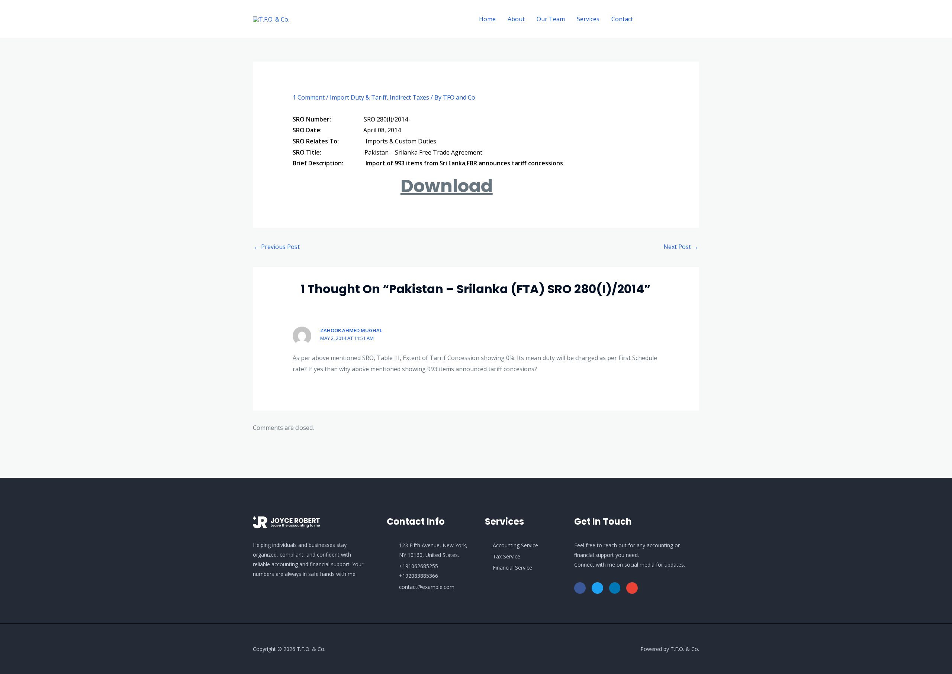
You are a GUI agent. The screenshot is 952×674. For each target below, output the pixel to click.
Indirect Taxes (409, 97)
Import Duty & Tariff (358, 97)
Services (588, 19)
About (516, 19)
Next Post (680, 247)
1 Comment (309, 97)
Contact (622, 19)
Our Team (551, 19)
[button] (672, 19)
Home (487, 19)
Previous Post (277, 247)
